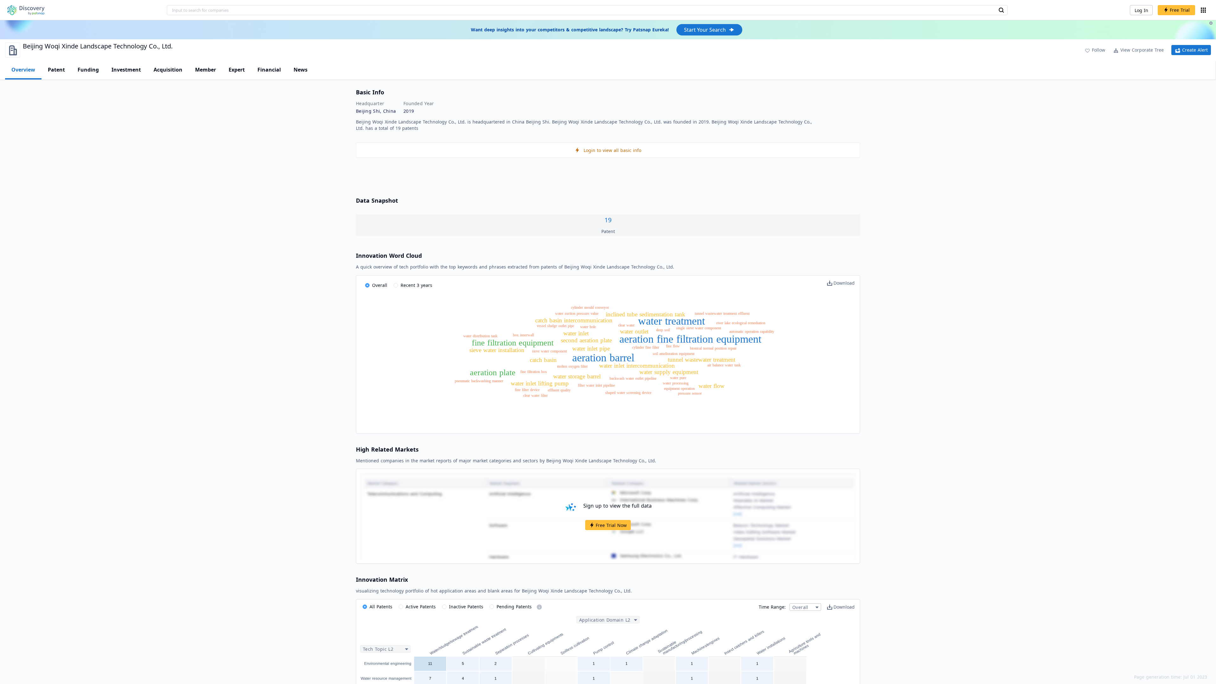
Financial (269, 69)
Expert (237, 69)
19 (608, 220)
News (300, 69)
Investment (126, 69)
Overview (23, 69)
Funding (88, 69)
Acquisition (168, 69)
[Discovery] (26, 10)
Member (205, 69)
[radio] (376, 285)
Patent (56, 69)
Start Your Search (705, 29)
